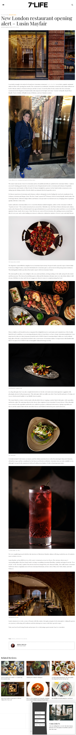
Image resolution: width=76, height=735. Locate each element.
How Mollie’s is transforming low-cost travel (62, 698)
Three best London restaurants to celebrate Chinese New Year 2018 (11, 699)
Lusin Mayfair (51, 84)
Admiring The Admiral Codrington (34, 677)
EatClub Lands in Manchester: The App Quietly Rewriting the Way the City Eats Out (62, 678)
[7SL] (38, 4)
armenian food (19, 638)
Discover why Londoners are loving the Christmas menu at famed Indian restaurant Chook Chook (37, 699)
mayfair (25, 638)
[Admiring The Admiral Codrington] (38, 668)
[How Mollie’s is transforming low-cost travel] (63, 689)
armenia (13, 638)
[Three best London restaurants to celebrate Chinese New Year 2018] (12, 689)
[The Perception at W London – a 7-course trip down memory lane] (12, 668)
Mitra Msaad (16, 27)
